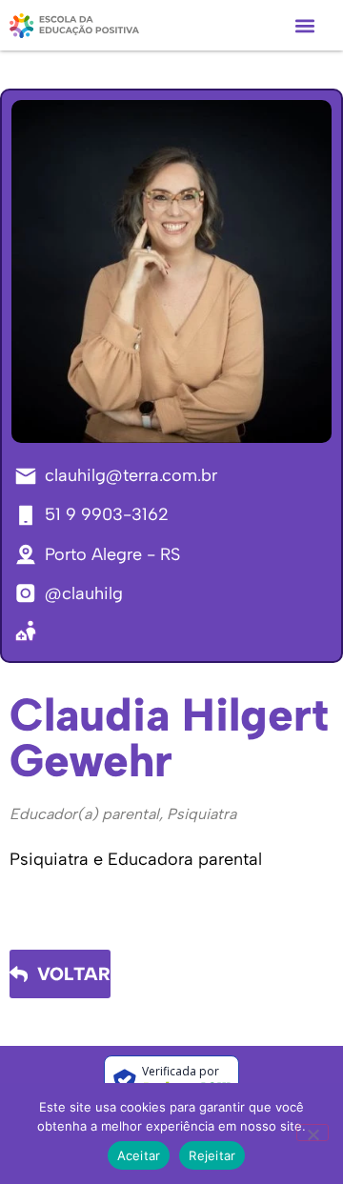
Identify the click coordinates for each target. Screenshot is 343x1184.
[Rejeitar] (312, 1132)
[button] (304, 25)
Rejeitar (212, 1155)
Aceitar (139, 1155)
